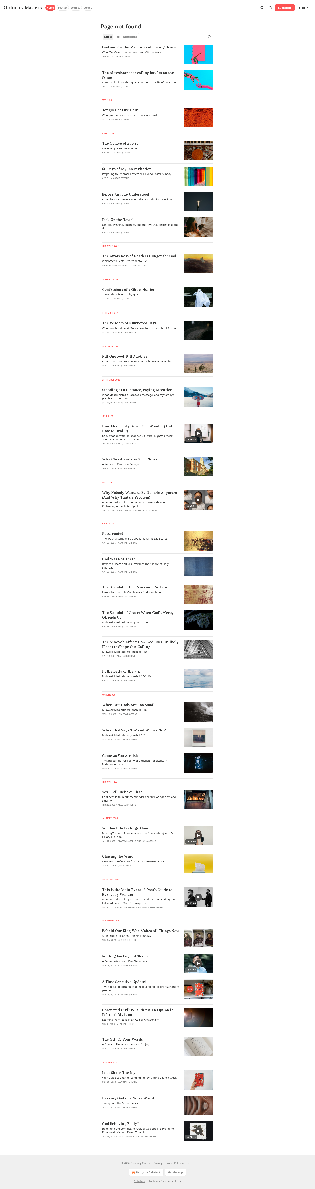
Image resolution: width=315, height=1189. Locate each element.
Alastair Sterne (120, 56)
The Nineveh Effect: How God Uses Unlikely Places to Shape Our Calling (140, 644)
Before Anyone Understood (125, 194)
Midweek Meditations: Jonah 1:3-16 (124, 710)
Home (50, 7)
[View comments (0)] (129, 61)
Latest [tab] (108, 36)
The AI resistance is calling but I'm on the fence (138, 75)
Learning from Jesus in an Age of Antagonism (130, 1019)
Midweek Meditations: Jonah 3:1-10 (124, 651)
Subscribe (285, 7)
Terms (168, 1163)
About (88, 7)
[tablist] (120, 36)
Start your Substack (147, 1172)
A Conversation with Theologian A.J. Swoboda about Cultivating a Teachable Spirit (134, 504)
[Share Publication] (270, 7)
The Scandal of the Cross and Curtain (134, 587)
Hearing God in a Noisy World (128, 1098)
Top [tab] (117, 36)
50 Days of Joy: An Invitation (127, 169)
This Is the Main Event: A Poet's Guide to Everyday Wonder (137, 892)
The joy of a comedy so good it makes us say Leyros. (135, 538)
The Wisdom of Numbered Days (129, 323)
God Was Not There (119, 559)
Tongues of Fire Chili (120, 110)
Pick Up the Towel (118, 220)
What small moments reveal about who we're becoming (137, 361)
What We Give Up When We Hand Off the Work (131, 52)
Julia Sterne (149, 841)
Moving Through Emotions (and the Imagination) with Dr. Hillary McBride (138, 835)
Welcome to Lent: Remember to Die (124, 261)
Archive (75, 7)
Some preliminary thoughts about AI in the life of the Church (140, 82)
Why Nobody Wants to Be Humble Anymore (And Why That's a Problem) (139, 495)
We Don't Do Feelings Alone (125, 828)
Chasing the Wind (117, 856)
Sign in (303, 7)
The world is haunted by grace (121, 294)
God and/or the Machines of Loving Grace (139, 47)
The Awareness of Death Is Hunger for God (139, 256)
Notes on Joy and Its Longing (120, 148)
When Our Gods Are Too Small (128, 705)
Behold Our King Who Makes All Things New (140, 931)
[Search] (262, 7)
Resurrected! (113, 533)
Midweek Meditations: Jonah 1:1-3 (123, 735)
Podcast (62, 7)
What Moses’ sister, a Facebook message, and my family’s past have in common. (138, 396)
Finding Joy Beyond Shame (125, 956)
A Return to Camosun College (120, 464)
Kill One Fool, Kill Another (124, 356)
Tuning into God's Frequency (120, 1103)
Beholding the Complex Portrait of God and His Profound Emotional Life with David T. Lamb (138, 1130)
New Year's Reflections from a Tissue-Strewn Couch (134, 861)
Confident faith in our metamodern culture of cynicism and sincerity (139, 798)
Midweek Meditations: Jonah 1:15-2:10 (126, 676)
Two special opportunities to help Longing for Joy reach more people (140, 988)
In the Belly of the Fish (122, 671)
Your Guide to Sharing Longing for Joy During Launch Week (139, 1077)
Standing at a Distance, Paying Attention (137, 390)
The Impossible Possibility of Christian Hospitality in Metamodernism (134, 762)
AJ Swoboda (150, 510)
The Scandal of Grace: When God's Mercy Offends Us (138, 615)
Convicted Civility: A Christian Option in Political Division (138, 1012)
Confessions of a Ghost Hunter (128, 289)
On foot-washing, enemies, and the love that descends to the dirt (140, 226)
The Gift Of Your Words (122, 1039)
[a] (198, 433)
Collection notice (184, 1163)
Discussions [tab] (130, 36)
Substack (139, 1181)
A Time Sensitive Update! (124, 982)
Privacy (158, 1163)
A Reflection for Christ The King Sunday (126, 935)
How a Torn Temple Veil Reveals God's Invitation (132, 592)
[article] (157, 54)
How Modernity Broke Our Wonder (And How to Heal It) (137, 428)
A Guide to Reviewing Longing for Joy (125, 1044)
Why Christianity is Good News (129, 459)
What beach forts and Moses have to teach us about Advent (139, 328)
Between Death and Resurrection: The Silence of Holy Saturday (135, 565)
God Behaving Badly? (120, 1123)
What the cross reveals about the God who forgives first (137, 199)
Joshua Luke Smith (152, 907)
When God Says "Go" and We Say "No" (134, 730)
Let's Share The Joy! (119, 1072)
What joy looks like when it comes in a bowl (129, 115)
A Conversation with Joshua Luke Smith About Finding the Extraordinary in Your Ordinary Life (138, 901)
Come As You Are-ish (120, 755)
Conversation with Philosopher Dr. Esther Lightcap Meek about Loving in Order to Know (137, 437)
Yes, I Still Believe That (122, 792)
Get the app (175, 1172)
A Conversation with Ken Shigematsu (125, 961)
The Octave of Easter (120, 143)
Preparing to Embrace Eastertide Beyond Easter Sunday (136, 174)
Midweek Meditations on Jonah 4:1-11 (126, 622)
